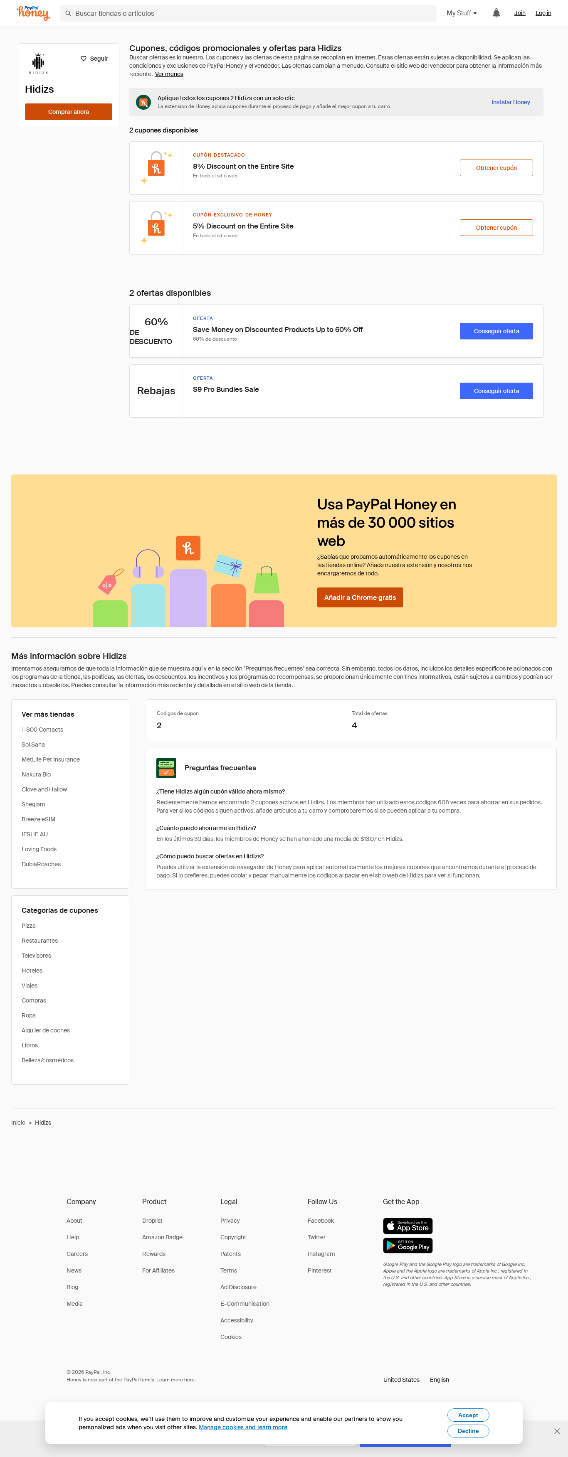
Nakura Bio (36, 774)
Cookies (231, 1337)
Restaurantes (40, 940)
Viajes (29, 985)
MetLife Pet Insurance (51, 759)
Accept (468, 1415)
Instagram (321, 1254)
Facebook (321, 1220)
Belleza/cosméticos (48, 1060)
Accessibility (236, 1320)
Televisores (36, 955)
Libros (30, 1045)
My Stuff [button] (459, 13)
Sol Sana (33, 744)
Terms (228, 1270)
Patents (230, 1254)
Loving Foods (39, 849)
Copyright (233, 1237)
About (74, 1220)
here (189, 1379)
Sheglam (33, 804)
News (74, 1270)
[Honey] (33, 13)
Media (75, 1303)
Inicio (18, 1122)
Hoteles (32, 970)
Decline (468, 1431)
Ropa (29, 1015)
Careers (77, 1254)
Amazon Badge (162, 1237)
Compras (34, 1000)
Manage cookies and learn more (243, 1426)
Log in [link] (543, 13)
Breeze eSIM (38, 819)
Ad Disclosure (238, 1287)
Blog (72, 1287)
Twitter (317, 1237)
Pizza (29, 925)
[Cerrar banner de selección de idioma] (557, 1431)
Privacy (230, 1220)
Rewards (153, 1254)
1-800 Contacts (42, 729)
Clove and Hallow (44, 789)
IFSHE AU (35, 834)
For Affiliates (158, 1270)
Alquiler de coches (46, 1030)
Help (73, 1237)
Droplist (152, 1220)
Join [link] (520, 13)
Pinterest (320, 1270)
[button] (416, 1380)
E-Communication (244, 1303)
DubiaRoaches (41, 864)
